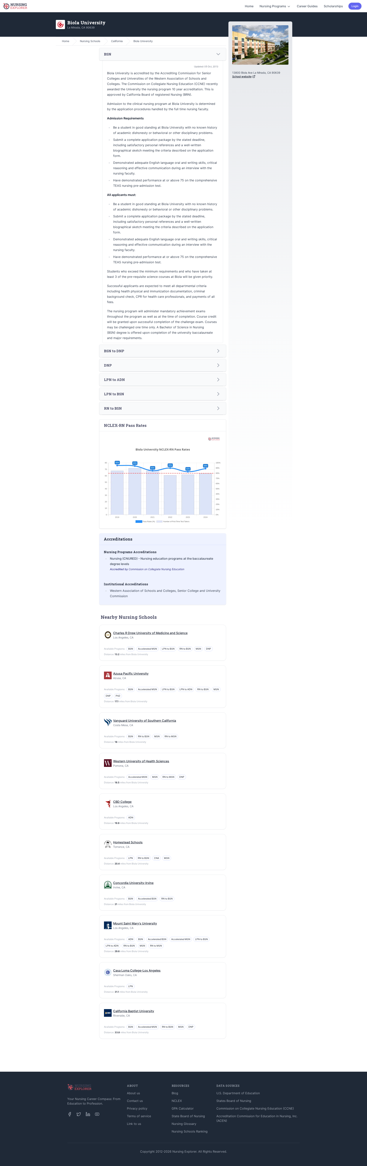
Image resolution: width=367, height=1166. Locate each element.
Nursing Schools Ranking (190, 1131)
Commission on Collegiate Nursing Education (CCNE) (255, 1108)
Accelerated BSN (147, 898)
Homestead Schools (128, 842)
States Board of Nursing (233, 1101)
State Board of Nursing (188, 1116)
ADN (130, 817)
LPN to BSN (168, 648)
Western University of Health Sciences (141, 761)
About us (133, 1093)
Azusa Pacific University (131, 673)
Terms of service (139, 1116)
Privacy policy (137, 1108)
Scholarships (333, 6)
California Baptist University (133, 1011)
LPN (130, 858)
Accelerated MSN (147, 648)
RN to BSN (185, 648)
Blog (175, 1093)
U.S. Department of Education (238, 1093)
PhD (118, 695)
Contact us (135, 1101)
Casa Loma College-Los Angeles (137, 970)
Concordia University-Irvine (133, 883)
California (117, 41)
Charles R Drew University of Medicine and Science (150, 633)
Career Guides (307, 6)
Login (355, 6)
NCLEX (177, 1101)
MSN (198, 648)
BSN (130, 648)
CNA (156, 858)
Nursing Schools (90, 41)
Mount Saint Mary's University (135, 923)
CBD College (122, 802)
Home (249, 6)
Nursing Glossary (184, 1124)
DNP (208, 648)
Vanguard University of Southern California (144, 720)
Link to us (134, 1124)
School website (242, 76)
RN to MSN (170, 736)
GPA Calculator (183, 1108)
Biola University (143, 41)
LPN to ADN (185, 689)
